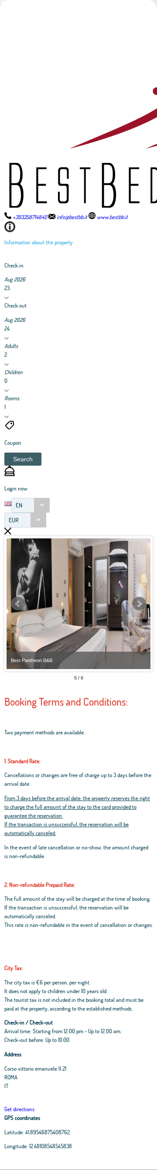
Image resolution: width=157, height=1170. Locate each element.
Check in (14, 265)
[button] (22, 459)
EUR (14, 520)
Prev (18, 604)
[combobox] (30, 505)
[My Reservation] (9, 474)
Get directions (19, 1109)
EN (19, 505)
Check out (15, 305)
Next (139, 604)
